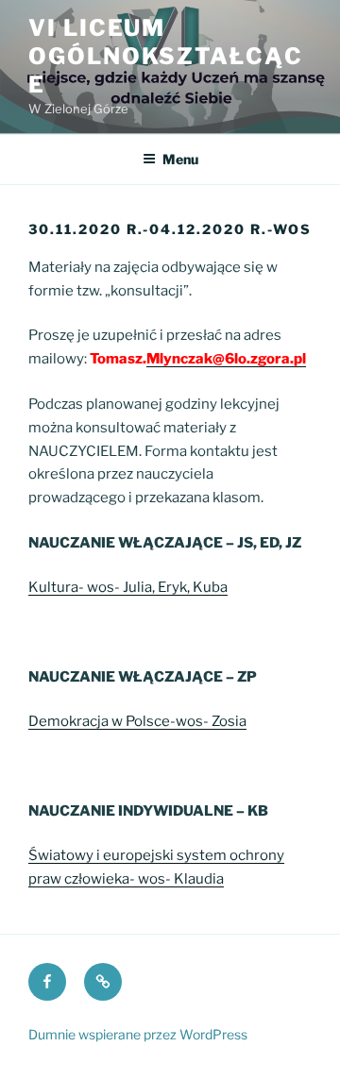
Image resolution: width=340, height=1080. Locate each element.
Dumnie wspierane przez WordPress (137, 1034)
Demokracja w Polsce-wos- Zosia (137, 721)
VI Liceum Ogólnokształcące (165, 56)
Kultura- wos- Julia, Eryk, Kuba (128, 587)
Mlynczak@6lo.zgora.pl (226, 358)
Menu (180, 159)
